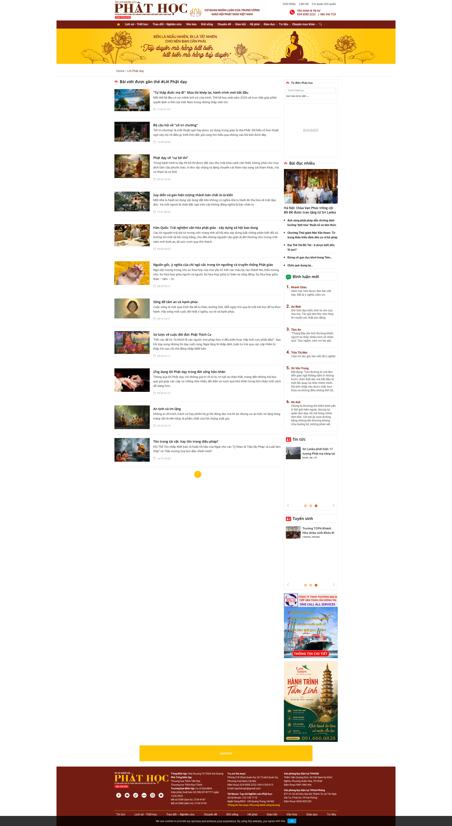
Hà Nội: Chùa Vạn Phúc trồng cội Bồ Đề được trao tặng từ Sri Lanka (310, 210)
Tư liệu (283, 24)
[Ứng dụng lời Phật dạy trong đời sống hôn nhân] (132, 383)
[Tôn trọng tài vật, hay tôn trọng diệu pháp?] (132, 450)
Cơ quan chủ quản (324, 4)
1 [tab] (305, 506)
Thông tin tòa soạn (237, 805)
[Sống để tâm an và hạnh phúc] (132, 311)
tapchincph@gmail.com (247, 788)
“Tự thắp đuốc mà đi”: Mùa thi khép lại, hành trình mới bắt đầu (200, 92)
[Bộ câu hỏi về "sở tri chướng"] (132, 134)
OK (292, 820)
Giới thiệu (289, 4)
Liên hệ (303, 4)
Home (120, 71)
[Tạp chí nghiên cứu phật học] (150, 9)
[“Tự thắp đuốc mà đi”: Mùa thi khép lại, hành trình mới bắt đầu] (132, 101)
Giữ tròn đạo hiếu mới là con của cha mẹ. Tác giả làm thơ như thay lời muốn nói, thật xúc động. (312, 314)
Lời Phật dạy (135, 71)
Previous (288, 505)
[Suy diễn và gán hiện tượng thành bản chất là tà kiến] (132, 204)
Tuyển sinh (303, 518)
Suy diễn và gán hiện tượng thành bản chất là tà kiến (193, 195)
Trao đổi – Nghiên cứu (167, 24)
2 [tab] (311, 506)
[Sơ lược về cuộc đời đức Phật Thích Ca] (132, 346)
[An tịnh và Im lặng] (132, 418)
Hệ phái (255, 24)
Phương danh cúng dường (265, 805)
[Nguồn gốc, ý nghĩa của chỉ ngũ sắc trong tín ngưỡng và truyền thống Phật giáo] (132, 276)
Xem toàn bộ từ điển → (297, 96)
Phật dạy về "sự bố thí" (170, 158)
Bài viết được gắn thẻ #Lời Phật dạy (153, 81)
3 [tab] (316, 506)
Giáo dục (269, 24)
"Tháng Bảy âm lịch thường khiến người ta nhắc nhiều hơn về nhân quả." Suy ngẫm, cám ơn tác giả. (312, 337)
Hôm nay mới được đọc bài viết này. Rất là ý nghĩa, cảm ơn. (311, 292)
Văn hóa (191, 24)
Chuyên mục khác (303, 24)
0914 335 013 (265, 784)
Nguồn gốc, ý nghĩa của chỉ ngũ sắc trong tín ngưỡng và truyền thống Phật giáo (213, 265)
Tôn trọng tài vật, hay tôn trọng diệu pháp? (185, 441)
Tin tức (299, 439)
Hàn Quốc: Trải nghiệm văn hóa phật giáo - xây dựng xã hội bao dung (205, 227)
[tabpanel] (311, 454)
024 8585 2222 (248, 784)
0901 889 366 (303, 784)
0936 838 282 (303, 801)
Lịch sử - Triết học (136, 24)
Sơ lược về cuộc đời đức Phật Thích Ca (182, 334)
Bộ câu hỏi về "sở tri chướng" (175, 125)
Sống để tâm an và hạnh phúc (175, 302)
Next (334, 505)
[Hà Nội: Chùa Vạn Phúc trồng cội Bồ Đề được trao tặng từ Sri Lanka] (311, 186)
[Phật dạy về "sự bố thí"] (132, 169)
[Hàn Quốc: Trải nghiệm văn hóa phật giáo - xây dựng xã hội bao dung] (132, 239)
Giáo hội (240, 24)
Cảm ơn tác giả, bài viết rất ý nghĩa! (313, 356)
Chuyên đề (224, 24)
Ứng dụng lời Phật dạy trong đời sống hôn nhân (189, 372)
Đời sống (207, 24)
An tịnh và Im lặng (167, 409)
